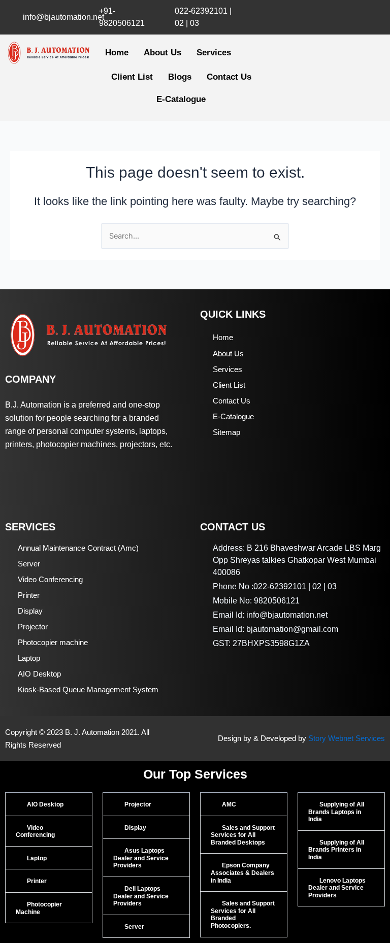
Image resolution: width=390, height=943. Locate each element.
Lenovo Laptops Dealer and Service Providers (337, 888)
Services (214, 52)
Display (135, 827)
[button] (49, 804)
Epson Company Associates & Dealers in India (242, 873)
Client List (132, 77)
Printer (37, 881)
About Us (162, 52)
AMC (229, 804)
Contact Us (229, 77)
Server (134, 926)
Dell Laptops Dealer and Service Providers (141, 896)
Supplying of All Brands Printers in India (336, 850)
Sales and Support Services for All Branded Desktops (243, 835)
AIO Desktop (45, 804)
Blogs (179, 77)
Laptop (37, 858)
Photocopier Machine (39, 908)
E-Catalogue (181, 99)
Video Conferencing (35, 831)
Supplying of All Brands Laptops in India (336, 812)
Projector (137, 804)
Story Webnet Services (346, 738)
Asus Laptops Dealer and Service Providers (141, 858)
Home (116, 52)
